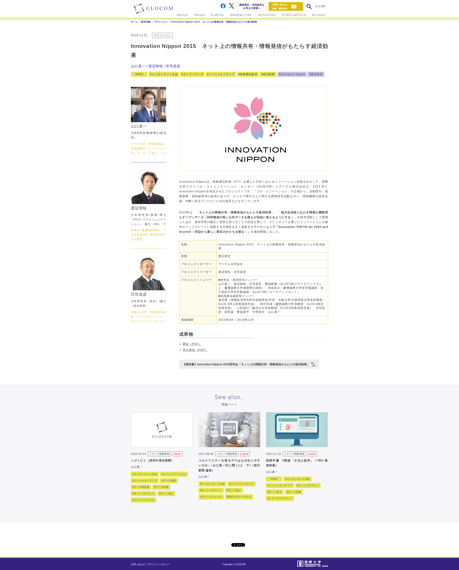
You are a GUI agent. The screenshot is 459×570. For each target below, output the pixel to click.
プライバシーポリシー (159, 564)
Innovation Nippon (292, 74)
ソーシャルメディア (222, 74)
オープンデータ (193, 74)
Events (217, 15)
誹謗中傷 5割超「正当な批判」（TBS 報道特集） (297, 463)
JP (323, 6)
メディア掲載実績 (159, 453)
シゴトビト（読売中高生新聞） (152, 460)
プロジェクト (161, 22)
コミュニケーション (174, 474)
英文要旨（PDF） (195, 349)
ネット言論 (294, 492)
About (182, 15)
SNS (140, 74)
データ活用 (162, 487)
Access (318, 15)
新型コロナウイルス (239, 496)
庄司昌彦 (173, 66)
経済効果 (269, 74)
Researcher (241, 15)
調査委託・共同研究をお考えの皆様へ (251, 6)
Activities (267, 15)
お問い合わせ (138, 564)
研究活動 (146, 22)
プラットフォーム (144, 500)
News (199, 15)
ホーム (134, 22)
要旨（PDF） (192, 344)
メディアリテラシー (280, 498)
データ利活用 (141, 487)
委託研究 (317, 74)
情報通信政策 (248, 74)
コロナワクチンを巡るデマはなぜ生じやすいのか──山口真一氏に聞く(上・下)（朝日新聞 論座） (229, 465)
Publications (294, 15)
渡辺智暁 (155, 66)
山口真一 (138, 66)
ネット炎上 (167, 493)
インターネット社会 (165, 74)
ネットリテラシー (144, 493)
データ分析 (169, 480)
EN (317, 6)
